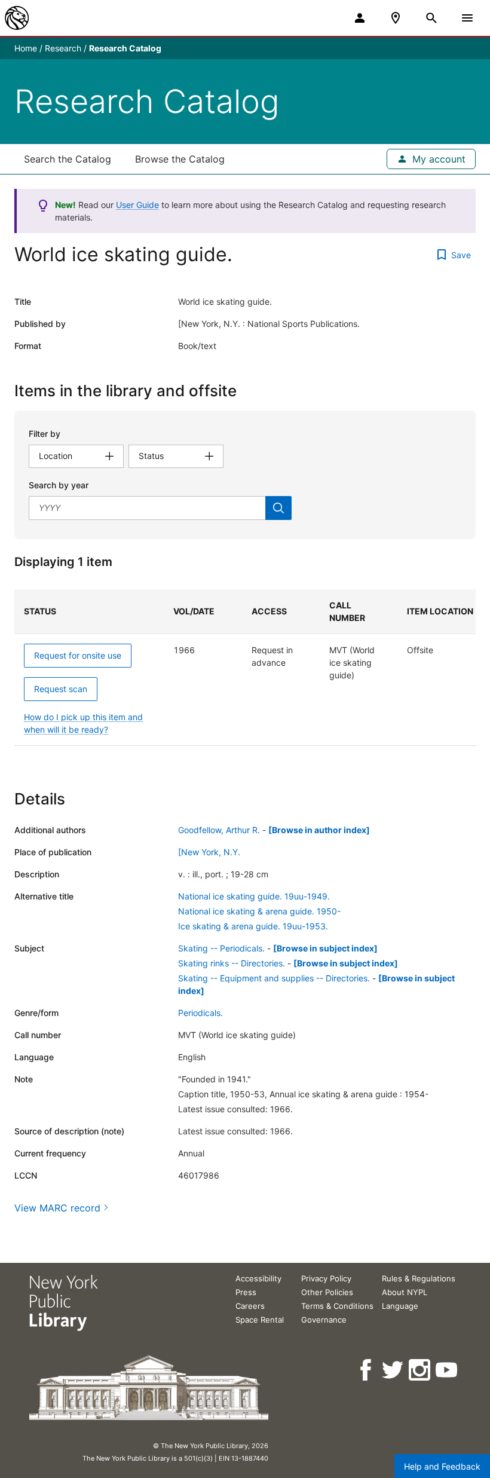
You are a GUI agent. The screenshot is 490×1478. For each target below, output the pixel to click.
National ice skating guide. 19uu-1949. (254, 896)
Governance (324, 1319)
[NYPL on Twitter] (393, 1370)
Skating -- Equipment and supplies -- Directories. (274, 978)
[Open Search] (431, 18)
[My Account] (360, 18)
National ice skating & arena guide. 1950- (259, 911)
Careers (250, 1306)
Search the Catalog (67, 159)
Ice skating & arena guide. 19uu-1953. (253, 926)
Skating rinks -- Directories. (231, 963)
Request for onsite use (77, 655)
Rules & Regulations (418, 1278)
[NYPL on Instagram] (420, 1370)
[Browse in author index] (319, 830)
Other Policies (327, 1292)
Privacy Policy (326, 1278)
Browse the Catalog (180, 159)
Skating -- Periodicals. (221, 948)
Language (400, 1306)
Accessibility (258, 1278)
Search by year (58, 485)
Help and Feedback (442, 1466)
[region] (245, 667)
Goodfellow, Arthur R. (219, 830)
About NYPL (404, 1292)
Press (245, 1292)
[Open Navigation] (467, 18)
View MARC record (57, 1208)
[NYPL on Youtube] (447, 1370)
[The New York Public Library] (17, 18)
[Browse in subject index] (325, 948)
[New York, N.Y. (209, 852)
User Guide (137, 205)
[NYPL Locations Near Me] (396, 18)
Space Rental (259, 1319)
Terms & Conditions (337, 1306)
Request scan (60, 689)
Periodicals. (200, 1013)
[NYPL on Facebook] (366, 1370)
